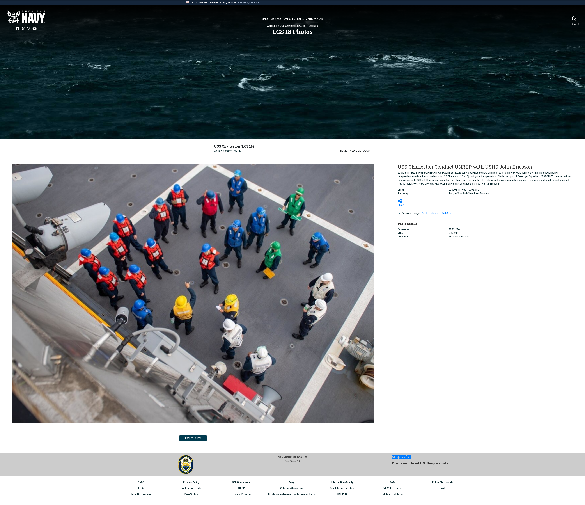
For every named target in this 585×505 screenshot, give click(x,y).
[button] (249, 2)
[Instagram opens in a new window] (28, 29)
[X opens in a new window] (23, 29)
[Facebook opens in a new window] (17, 29)
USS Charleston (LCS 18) (293, 25)
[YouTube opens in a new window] (34, 29)
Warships (272, 25)
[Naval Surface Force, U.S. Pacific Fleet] (26, 16)
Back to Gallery (193, 438)
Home (343, 150)
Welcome (355, 150)
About (312, 25)
